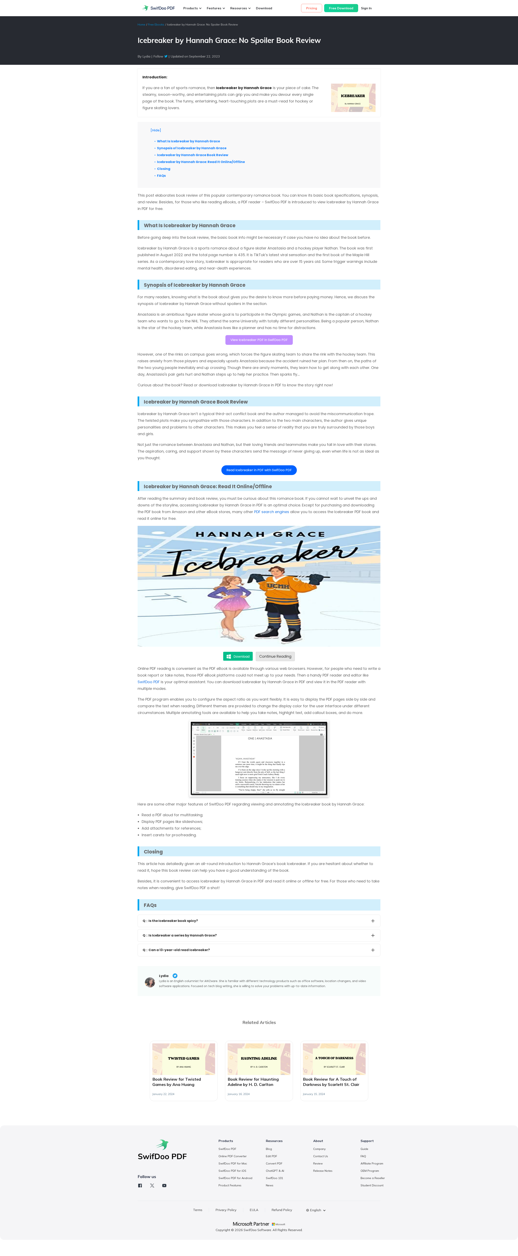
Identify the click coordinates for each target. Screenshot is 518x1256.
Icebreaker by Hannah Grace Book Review (192, 155)
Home (141, 24)
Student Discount (372, 1185)
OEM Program (370, 1171)
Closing (163, 168)
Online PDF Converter (233, 1156)
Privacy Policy (226, 1210)
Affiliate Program (372, 1163)
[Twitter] (152, 1185)
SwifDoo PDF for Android (235, 1178)
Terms (197, 1210)
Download (264, 8)
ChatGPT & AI (275, 1171)
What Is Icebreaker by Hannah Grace (188, 141)
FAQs (161, 175)
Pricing (311, 8)
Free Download (341, 8)
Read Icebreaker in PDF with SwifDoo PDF (259, 470)
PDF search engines (271, 511)
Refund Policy (282, 1210)
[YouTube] (164, 1185)
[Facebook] (140, 1185)
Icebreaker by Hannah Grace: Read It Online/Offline (201, 162)
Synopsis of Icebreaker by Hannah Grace (191, 148)
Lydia (164, 976)
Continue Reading (275, 656)
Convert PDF (274, 1163)
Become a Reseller (373, 1178)
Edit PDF (271, 1156)
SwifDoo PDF (149, 681)
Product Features (230, 1185)
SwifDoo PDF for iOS (232, 1171)
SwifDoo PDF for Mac (233, 1163)
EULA (254, 1210)
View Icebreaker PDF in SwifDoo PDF (259, 340)
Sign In (366, 8)
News (269, 1185)
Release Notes (322, 1171)
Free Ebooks (156, 24)
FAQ (363, 1156)
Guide (364, 1149)
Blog (269, 1149)
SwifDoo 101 (274, 1178)
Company (319, 1149)
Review (318, 1163)
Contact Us (320, 1156)
